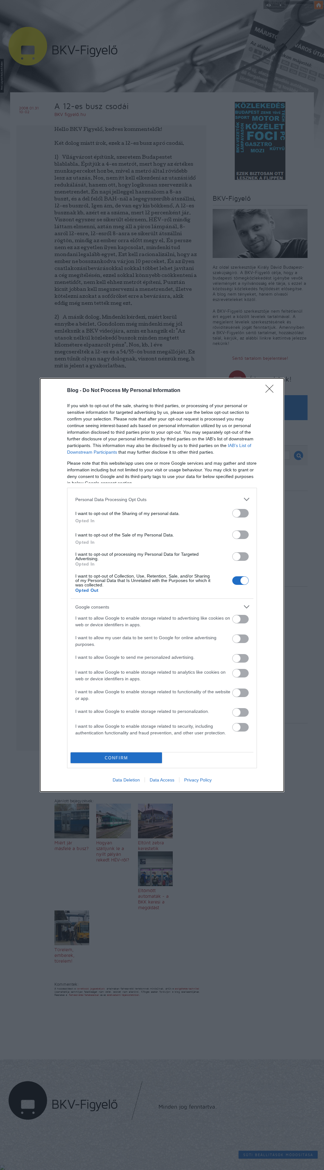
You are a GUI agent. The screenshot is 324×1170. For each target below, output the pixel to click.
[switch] (240, 513)
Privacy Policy (198, 779)
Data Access (162, 779)
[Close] (271, 391)
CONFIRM (116, 758)
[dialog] (162, 585)
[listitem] (162, 499)
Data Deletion (126, 779)
